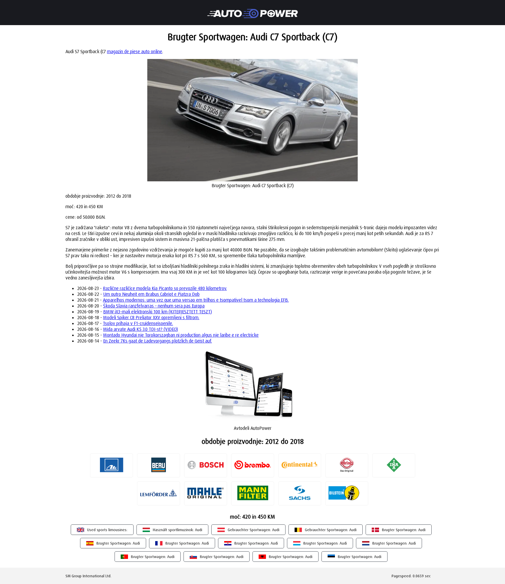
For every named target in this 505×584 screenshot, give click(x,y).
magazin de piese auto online (134, 51)
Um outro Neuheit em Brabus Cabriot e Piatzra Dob (151, 294)
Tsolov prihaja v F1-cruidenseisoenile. (138, 323)
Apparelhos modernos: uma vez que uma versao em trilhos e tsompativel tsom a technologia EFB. (196, 300)
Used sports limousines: (107, 529)
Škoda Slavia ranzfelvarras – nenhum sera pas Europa (154, 306)
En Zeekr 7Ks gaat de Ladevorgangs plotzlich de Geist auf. (157, 341)
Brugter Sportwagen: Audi (404, 529)
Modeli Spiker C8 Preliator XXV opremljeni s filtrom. (151, 317)
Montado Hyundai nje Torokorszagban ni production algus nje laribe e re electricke (181, 335)
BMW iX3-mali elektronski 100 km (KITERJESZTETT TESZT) (157, 311)
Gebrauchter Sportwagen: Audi (253, 529)
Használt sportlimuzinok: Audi (177, 529)
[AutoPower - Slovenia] (252, 9)
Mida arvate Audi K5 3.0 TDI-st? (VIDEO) (140, 329)
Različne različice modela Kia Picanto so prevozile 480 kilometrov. (165, 288)
